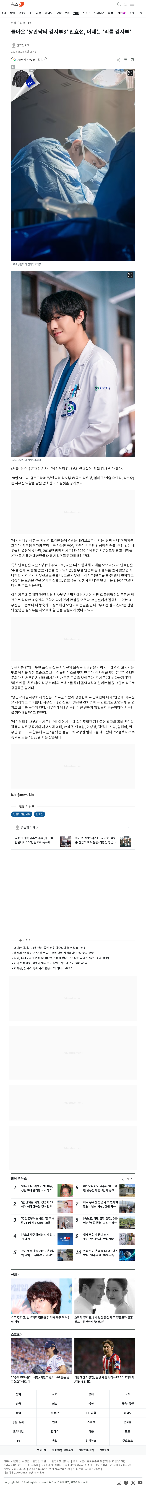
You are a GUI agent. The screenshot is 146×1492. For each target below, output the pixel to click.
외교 (55, 1404)
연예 (13, 23)
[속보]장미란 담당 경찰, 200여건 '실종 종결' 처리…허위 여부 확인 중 (100, 1223)
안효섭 (39, 814)
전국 (18, 1404)
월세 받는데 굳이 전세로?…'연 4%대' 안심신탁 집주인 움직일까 (100, 1239)
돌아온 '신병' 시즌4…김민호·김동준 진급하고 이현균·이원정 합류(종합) (95, 840)
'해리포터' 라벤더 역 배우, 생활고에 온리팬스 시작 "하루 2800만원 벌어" (37, 1190)
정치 (18, 1394)
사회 (55, 1394)
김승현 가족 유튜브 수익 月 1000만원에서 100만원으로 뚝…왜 (34, 840)
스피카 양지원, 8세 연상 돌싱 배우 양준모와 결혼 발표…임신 (50, 948)
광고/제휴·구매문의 (62, 1450)
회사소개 (41, 1450)
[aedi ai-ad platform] (31, 70)
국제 (127, 1394)
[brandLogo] (17, 4)
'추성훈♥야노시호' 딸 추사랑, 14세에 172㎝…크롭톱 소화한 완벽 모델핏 (37, 1223)
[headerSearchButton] (119, 4)
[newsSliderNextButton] (131, 1179)
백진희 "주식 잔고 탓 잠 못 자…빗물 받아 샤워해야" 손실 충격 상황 (54, 953)
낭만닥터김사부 (21, 814)
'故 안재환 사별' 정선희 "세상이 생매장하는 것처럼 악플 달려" (38, 1206)
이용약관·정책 (86, 1450)
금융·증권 (128, 1404)
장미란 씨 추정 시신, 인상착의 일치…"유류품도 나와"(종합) (37, 1255)
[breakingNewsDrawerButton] (125, 4)
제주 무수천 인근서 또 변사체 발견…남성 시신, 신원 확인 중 (100, 1206)
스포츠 (15, 1334)
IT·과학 (91, 1413)
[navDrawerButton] (132, 4)
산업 (18, 1413)
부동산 (55, 1413)
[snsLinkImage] (119, 1482)
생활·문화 (18, 1422)
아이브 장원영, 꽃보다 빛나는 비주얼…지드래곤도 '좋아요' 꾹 (50, 963)
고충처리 (104, 1450)
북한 (91, 1404)
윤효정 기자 (23, 45)
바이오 (128, 1413)
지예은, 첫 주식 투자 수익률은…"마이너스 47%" (43, 968)
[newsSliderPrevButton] (122, 1179)
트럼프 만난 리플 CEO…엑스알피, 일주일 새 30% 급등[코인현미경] (100, 1255)
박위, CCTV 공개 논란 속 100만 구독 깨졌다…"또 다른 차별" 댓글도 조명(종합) (61, 958)
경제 (91, 1394)
